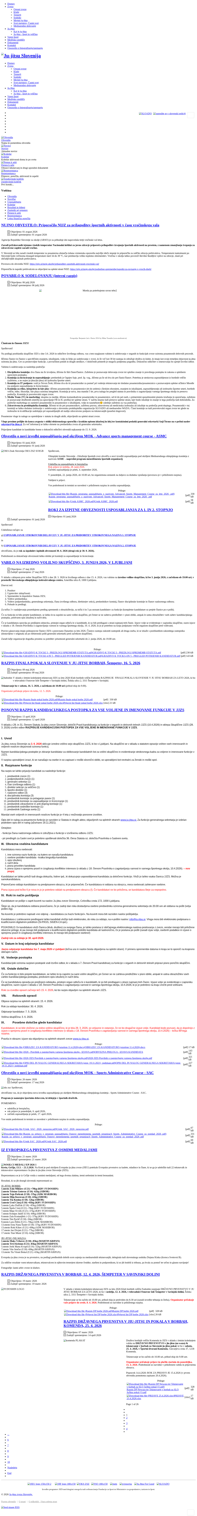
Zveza (10, 6)
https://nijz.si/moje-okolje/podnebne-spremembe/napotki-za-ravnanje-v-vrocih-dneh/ (110, 269)
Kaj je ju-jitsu (20, 31)
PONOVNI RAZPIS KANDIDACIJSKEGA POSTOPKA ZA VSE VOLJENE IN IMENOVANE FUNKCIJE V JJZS (92, 710)
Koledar (5, 156)
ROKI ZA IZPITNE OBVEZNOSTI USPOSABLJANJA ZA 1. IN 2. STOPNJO (110, 510)
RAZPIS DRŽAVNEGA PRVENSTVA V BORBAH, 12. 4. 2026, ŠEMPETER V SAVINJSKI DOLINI (80, 1274)
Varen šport (12, 37)
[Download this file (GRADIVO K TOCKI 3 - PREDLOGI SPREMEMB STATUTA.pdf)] (47, 652)
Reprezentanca (8, 173)
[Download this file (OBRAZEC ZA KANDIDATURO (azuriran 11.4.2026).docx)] (43, 1047)
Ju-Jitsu (11, 28)
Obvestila (5, 140)
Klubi (16, 12)
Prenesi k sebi (14, 213)
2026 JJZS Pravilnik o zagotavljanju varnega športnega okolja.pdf (120, 1058)
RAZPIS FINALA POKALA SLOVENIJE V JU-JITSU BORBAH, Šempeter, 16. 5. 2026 (70, 663)
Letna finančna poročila (18, 218)
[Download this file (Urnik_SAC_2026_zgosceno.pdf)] (29, 1129)
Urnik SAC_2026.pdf (56, 1141)
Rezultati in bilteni (16, 207)
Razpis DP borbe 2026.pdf (125, 1311)
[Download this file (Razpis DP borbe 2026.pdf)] (88, 1311)
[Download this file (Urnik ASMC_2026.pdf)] (71, 501)
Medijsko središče (16, 39)
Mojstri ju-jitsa (21, 20)
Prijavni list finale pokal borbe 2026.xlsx (83, 703)
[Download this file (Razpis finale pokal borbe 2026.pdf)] (30, 699)
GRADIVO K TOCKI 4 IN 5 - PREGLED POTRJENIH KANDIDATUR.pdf (141, 656)
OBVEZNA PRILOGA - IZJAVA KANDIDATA (118, 1052)
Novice (4, 148)
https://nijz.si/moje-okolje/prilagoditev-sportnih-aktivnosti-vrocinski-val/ (64, 264)
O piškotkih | (35, 1501)
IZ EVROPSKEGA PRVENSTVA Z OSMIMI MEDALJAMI (49, 1150)
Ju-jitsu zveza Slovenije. (21, 1494)
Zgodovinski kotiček (11, 181)
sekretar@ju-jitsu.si (11, 424)
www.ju (125, 820)
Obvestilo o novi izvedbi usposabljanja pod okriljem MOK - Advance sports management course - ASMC (84, 436)
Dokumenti (12, 42)
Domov (11, 3)
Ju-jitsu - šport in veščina (26, 34)
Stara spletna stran (49, 1501)
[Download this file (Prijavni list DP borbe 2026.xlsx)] (91, 1314)
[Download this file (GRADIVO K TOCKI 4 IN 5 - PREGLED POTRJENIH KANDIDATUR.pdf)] (52, 656)
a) (2, 535)
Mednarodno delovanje (25, 26)
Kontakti (11, 45)
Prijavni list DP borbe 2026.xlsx (133, 1314)
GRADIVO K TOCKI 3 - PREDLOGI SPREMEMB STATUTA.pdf (127, 652)
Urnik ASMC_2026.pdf (106, 501)
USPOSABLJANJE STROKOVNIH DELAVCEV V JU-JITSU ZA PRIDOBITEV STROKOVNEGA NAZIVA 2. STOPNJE (70, 545)
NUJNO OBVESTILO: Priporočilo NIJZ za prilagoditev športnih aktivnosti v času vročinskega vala (80, 225)
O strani (22, 1501)
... (8, 1434)
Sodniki (17, 17)
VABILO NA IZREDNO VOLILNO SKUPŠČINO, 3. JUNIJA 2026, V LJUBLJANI (66, 562)
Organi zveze (20, 9)
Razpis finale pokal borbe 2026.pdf (75, 699)
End (9, 1473)
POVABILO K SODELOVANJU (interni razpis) (39, 276)
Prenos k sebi (7, 165)
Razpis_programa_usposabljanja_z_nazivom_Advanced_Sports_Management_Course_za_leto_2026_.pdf (100, 496)
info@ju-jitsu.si (137, 919)
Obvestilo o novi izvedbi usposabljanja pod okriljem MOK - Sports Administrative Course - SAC (77, 1073)
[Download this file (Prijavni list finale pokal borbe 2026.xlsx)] (33, 703)
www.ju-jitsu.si (81, 1038)
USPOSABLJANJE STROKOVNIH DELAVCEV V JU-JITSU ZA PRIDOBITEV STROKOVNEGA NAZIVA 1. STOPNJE (69, 535)
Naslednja (12, 1467)
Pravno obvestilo (8, 1501)
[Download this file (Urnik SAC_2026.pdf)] (24, 1141)
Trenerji (17, 15)
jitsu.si (132, 820)
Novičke (11, 199)
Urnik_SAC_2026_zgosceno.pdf (72, 1129)
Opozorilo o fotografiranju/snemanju (25, 48)
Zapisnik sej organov (17, 210)
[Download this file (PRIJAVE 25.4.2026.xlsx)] (150, 1395)
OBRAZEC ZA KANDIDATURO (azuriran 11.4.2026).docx (115, 1047)
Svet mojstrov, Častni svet (26, 23)
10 (8, 1462)
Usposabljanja (14, 202)
